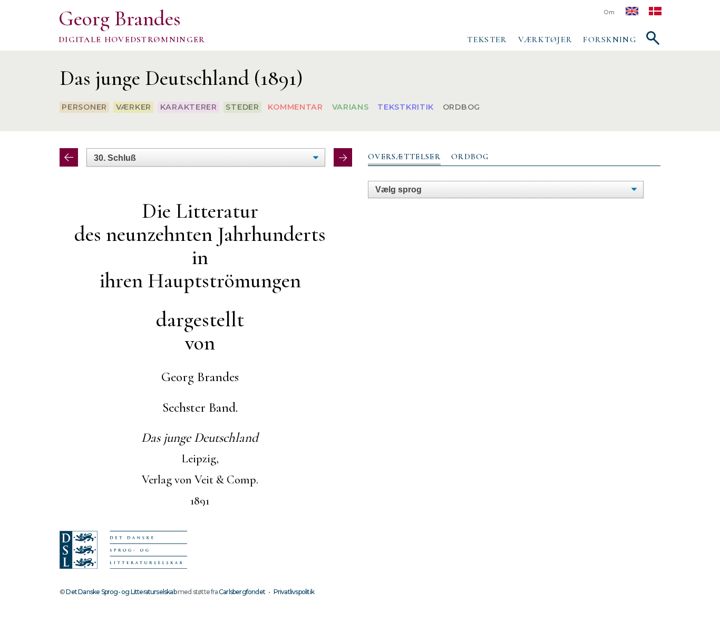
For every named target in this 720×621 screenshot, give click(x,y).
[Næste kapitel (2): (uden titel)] (343, 157)
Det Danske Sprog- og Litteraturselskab (121, 592)
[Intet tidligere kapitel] (69, 157)
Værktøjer (545, 39)
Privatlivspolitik (294, 592)
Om (609, 12)
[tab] (404, 157)
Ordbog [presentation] (470, 156)
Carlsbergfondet (242, 592)
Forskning (609, 39)
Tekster (487, 39)
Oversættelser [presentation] (404, 156)
